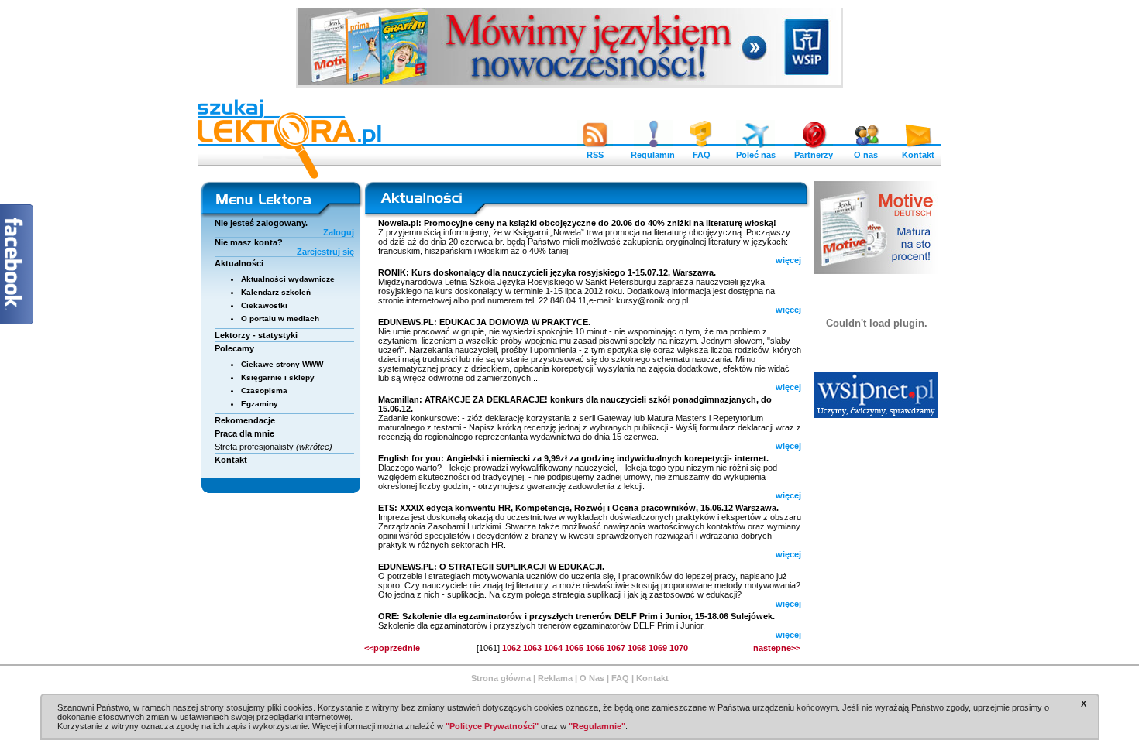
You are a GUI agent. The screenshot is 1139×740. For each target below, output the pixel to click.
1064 (553, 648)
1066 (595, 648)
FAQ (702, 154)
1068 (637, 648)
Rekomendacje (245, 420)
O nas (866, 154)
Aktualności (239, 263)
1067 (616, 648)
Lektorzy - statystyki (256, 335)
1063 (532, 648)
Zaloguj (338, 232)
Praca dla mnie (244, 433)
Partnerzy (813, 154)
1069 (658, 648)
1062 (511, 648)
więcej (788, 260)
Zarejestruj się (325, 251)
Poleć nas (756, 154)
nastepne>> (776, 648)
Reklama (555, 678)
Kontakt (918, 154)
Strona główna (501, 678)
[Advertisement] (876, 522)
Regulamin (653, 154)
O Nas (592, 678)
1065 (574, 648)
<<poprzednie (392, 648)
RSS (595, 154)
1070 (678, 648)
